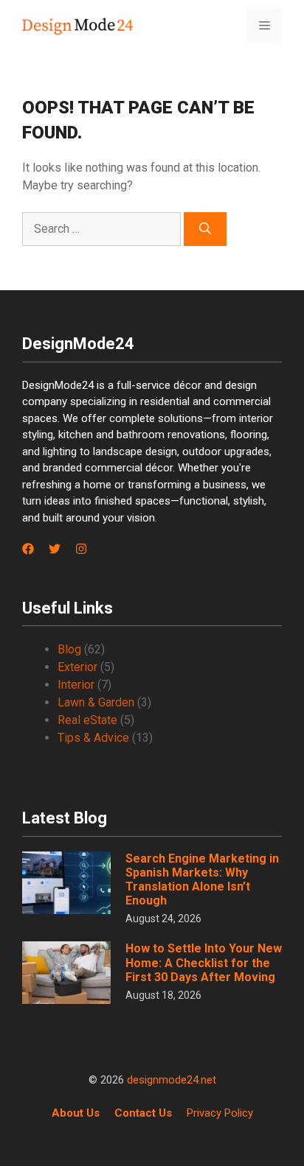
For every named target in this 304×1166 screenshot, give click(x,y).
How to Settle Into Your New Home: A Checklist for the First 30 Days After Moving (203, 962)
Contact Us (143, 1113)
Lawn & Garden (96, 702)
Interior (76, 685)
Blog (69, 649)
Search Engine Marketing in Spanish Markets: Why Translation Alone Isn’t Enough (202, 879)
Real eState (87, 720)
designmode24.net (171, 1079)
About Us (76, 1113)
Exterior (77, 667)
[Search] (205, 229)
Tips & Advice (93, 738)
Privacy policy (220, 1113)
